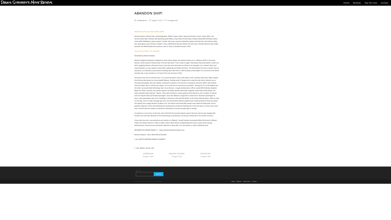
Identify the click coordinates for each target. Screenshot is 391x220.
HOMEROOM (148, 153)
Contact (384, 2)
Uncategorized (172, 20)
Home (346, 2)
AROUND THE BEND (177, 153)
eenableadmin (142, 20)
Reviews (357, 2)
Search (138, 171)
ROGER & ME (205, 153)
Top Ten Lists (371, 2)
